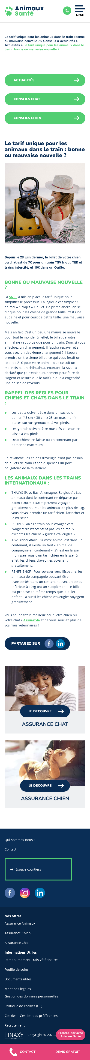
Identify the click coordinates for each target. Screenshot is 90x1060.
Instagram (25, 893)
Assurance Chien (18, 933)
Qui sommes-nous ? (20, 840)
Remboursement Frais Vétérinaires (31, 960)
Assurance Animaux (20, 923)
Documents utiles (18, 979)
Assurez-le (31, 620)
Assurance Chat (17, 942)
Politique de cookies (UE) (23, 1006)
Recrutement (15, 1025)
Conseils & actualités (59, 41)
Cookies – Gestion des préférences (31, 1015)
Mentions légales (18, 989)
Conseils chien (27, 118)
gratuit (67, 1052)
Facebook (49, 643)
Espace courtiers (28, 869)
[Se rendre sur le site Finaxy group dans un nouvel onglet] (16, 1035)
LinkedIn (60, 643)
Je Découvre (40, 711)
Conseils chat (27, 99)
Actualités (12, 45)
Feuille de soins (17, 969)
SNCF (13, 297)
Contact (10, 849)
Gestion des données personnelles (31, 996)
